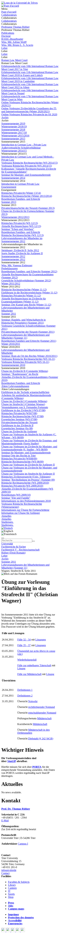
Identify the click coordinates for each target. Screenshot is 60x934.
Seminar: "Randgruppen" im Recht (19, 374)
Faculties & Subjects (19, 881)
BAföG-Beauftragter (12, 39)
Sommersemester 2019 (13, 123)
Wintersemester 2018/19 (14, 126)
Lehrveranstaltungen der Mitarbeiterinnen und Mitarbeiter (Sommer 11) (25, 336)
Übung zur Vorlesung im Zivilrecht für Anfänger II (28, 464)
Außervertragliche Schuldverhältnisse (21, 147)
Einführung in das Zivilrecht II (17, 425)
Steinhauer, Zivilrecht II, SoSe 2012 (20, 250)
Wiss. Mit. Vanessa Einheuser (16, 265)
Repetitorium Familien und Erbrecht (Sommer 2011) (28, 340)
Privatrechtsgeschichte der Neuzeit (19, 422)
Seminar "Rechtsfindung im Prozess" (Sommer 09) (28, 479)
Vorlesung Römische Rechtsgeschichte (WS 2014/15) (29, 162)
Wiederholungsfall (26, 659)
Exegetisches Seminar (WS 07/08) (19, 419)
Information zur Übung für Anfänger (20, 513)
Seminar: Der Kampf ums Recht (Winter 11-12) (26, 304)
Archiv (5, 117)
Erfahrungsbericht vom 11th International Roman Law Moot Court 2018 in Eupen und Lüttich (29, 74)
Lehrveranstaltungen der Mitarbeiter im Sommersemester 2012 (21, 240)
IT (9, 891)
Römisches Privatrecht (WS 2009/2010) (22, 485)
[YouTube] (13, 931)
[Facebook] (3, 931)
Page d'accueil (8, 11)
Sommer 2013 (8, 202)
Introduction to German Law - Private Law (23, 144)
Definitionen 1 (24, 689)
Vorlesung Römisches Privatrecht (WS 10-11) (25, 362)
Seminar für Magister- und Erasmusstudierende (26, 174)
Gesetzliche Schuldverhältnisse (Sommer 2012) (26, 280)
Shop (11, 897)
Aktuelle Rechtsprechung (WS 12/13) (21, 226)
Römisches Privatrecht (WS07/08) (19, 413)
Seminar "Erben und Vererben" (17, 229)
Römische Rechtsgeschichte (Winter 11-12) (24, 289)
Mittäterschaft (44, 718)
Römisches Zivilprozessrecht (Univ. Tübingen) (25, 476)
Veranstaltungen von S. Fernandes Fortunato (24, 407)
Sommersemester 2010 (13, 365)
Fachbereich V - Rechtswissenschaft (20, 549)
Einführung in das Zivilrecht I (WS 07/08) (23, 410)
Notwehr (33, 701)
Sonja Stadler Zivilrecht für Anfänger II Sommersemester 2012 (22, 255)
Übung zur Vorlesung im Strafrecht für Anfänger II (28, 473)
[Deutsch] (7, 528)
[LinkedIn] (23, 931)
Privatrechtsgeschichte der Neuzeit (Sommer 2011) (27, 331)
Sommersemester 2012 (13, 259)
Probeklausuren (9, 268)
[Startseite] (19, 2)
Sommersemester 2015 (13, 138)
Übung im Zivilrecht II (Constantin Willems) (24, 371)
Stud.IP (11, 761)
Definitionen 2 (24, 695)
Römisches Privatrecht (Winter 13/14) (21, 193)
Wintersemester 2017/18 (14, 132)
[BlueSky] (8, 931)
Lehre (4, 48)
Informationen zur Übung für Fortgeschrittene (25, 510)
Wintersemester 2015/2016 (15, 135)
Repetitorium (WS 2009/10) (16, 494)
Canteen (12, 888)
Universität (7, 543)
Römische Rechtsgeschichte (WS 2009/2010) (25, 482)
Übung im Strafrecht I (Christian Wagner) (23, 404)
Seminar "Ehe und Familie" (15, 497)
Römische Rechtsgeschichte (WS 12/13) (22, 235)
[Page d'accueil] (10, 5)
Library (12, 885)
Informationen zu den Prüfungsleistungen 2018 (26, 500)
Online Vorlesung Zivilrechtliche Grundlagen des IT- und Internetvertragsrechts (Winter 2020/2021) (29, 110)
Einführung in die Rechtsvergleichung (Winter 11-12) (29, 292)
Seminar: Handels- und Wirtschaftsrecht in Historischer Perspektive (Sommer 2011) (23, 321)
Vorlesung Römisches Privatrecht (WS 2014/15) (26, 165)
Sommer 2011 (8, 313)
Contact (5, 873)
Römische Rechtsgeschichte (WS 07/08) (22, 416)
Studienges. (7, 522)
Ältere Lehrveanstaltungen (15, 386)
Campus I (23, 843)
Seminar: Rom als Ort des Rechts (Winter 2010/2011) (29, 356)
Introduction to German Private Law (20, 183)
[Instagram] (18, 931)
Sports (11, 894)
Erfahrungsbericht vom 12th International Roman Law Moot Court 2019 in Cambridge (29, 80)
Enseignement (8, 186)
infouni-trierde (8, 870)
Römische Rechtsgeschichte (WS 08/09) (22, 461)
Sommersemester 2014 (13, 177)
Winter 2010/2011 (10, 343)
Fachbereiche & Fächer (13, 546)
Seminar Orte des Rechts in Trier (18, 455)
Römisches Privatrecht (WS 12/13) (19, 223)
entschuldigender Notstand (42, 712)
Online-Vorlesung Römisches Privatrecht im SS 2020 (29, 114)
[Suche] (2, 538)
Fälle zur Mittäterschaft (29, 674)
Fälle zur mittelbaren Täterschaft (34, 665)
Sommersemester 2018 (13, 129)
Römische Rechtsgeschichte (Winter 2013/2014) (26, 196)
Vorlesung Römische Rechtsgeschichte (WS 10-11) (28, 359)
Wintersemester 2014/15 (14, 150)
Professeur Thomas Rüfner (15, 26)
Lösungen (40, 639)
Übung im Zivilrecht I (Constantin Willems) (24, 401)
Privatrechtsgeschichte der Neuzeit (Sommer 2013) (28, 208)
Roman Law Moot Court (14, 60)
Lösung (21, 668)
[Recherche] (33, 541)
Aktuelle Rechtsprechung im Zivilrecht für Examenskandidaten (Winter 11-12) (23, 300)
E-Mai (4, 820)
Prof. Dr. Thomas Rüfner (15, 808)
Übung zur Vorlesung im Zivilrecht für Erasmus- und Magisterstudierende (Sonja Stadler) (29, 442)
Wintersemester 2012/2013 (15, 217)
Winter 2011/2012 (10, 283)
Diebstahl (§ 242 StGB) (40, 738)
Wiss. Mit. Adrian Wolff (13, 42)
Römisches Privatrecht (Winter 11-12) (21, 295)
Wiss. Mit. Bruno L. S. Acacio (17, 45)
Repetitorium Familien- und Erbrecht (20, 199)
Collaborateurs (9, 14)
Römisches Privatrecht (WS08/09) (19, 458)
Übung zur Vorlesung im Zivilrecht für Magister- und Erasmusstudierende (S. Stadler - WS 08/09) (29, 448)
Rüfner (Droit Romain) (13, 552)
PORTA (37, 766)
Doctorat (5, 36)
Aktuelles (6, 516)
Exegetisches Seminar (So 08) (17, 428)
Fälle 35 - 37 (24, 645)
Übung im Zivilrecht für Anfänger (19, 431)
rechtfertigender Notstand (41, 707)
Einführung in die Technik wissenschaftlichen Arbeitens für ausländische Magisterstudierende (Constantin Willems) (26, 395)
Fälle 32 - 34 (24, 639)
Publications (7, 33)
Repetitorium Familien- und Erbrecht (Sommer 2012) (29, 271)
